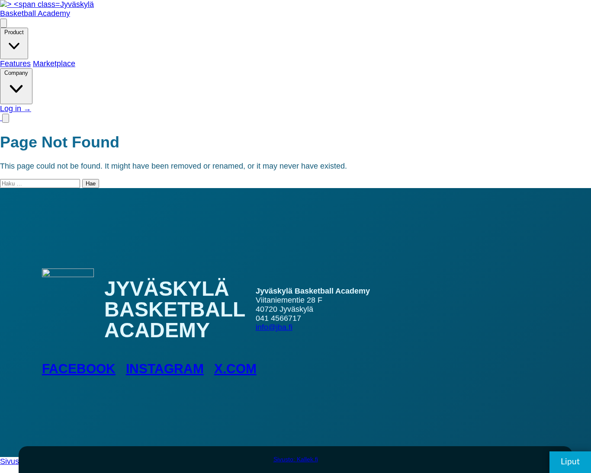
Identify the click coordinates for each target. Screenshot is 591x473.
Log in (15, 108)
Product (14, 32)
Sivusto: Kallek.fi (295, 459)
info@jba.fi (274, 327)
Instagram (165, 368)
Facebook (79, 368)
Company (16, 73)
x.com (235, 368)
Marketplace (54, 63)
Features (15, 63)
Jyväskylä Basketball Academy (47, 9)
